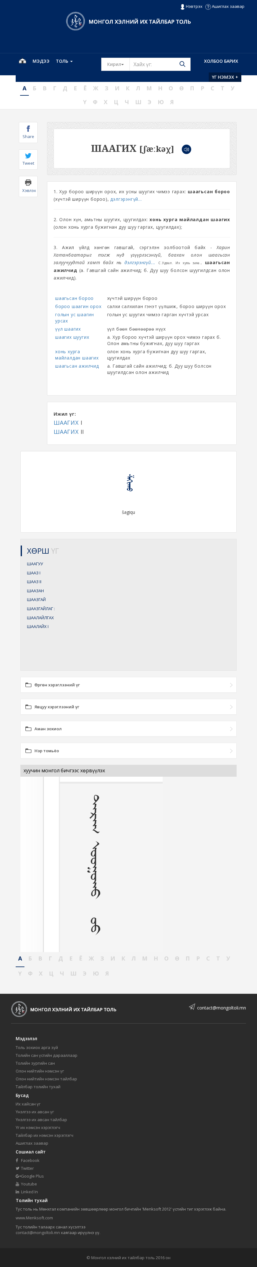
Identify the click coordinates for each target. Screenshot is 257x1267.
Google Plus (32, 1176)
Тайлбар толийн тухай (38, 1086)
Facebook (29, 1160)
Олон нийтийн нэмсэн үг (40, 1071)
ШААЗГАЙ (36, 599)
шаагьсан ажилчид (77, 366)
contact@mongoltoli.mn (221, 1008)
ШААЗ (33, 573)
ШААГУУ (35, 564)
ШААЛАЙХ (38, 626)
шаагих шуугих (72, 337)
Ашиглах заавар (227, 6)
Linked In (29, 1192)
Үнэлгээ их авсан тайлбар (41, 1119)
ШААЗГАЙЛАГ (41, 608)
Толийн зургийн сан (35, 1063)
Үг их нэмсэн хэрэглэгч (38, 1127)
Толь (63, 61)
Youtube (28, 1184)
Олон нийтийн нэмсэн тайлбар (46, 1079)
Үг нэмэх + (225, 77)
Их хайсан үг (28, 1104)
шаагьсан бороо (74, 298)
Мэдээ (41, 61)
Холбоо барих (221, 61)
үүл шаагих (68, 329)
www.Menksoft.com (34, 1218)
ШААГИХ (66, 422)
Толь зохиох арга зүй (37, 1047)
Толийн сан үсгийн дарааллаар (46, 1055)
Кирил (118, 64)
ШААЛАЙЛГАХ (40, 617)
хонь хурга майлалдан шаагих (77, 355)
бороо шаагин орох (78, 306)
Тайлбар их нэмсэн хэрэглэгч (44, 1135)
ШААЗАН (35, 591)
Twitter (27, 1168)
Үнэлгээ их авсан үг (35, 1112)
